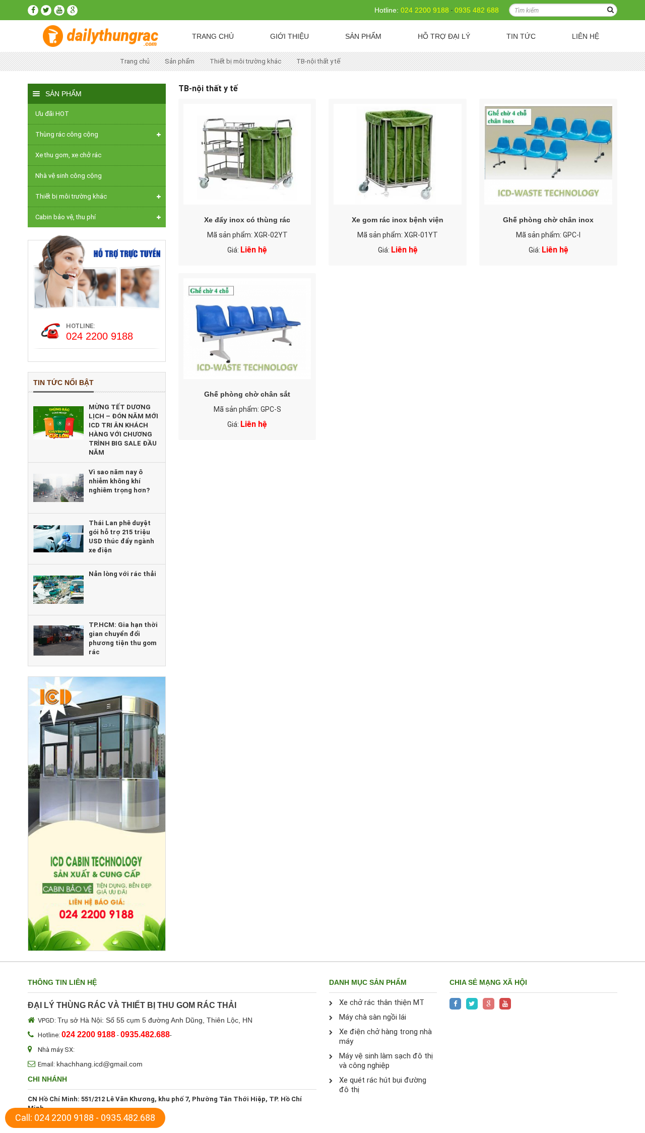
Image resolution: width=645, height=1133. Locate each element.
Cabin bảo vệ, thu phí (65, 217)
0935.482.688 (128, 1117)
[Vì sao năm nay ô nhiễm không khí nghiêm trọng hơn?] (58, 488)
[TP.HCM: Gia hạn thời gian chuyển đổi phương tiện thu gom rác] (58, 640)
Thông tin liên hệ (62, 982)
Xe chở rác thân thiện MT (381, 1002)
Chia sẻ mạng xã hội (488, 982)
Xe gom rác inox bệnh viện (397, 220)
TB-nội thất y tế (318, 61)
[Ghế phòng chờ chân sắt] (247, 328)
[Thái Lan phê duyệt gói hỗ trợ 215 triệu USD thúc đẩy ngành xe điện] (58, 539)
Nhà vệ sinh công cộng (68, 175)
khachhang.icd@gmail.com (99, 1064)
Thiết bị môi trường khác (245, 61)
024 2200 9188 (425, 10)
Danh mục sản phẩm (368, 982)
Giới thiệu (289, 36)
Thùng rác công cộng (66, 134)
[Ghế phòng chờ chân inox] (548, 154)
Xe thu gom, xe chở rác (68, 155)
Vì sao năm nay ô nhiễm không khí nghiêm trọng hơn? (119, 481)
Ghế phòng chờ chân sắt (247, 394)
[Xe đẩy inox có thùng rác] (247, 154)
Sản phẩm (363, 36)
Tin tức (521, 36)
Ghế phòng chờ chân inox (548, 220)
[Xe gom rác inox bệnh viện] (398, 154)
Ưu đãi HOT (52, 113)
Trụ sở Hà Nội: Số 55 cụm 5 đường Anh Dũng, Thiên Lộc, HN (154, 1020)
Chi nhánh (47, 1079)
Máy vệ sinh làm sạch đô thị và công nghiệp (386, 1060)
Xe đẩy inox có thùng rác (247, 220)
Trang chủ (213, 36)
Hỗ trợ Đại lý (444, 36)
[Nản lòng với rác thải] (58, 590)
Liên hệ (585, 36)
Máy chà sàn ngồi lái (372, 1017)
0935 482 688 (477, 10)
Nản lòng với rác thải (122, 574)
